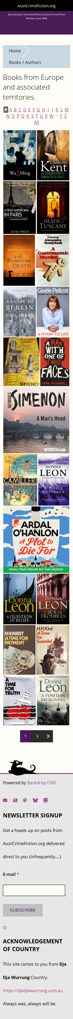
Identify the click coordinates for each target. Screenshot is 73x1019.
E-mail (11, 874)
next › (36, 736)
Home (15, 51)
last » (47, 736)
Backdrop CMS (41, 783)
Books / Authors (25, 62)
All (36, 122)
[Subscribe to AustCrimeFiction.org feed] (4, 927)
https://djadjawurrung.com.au (33, 990)
